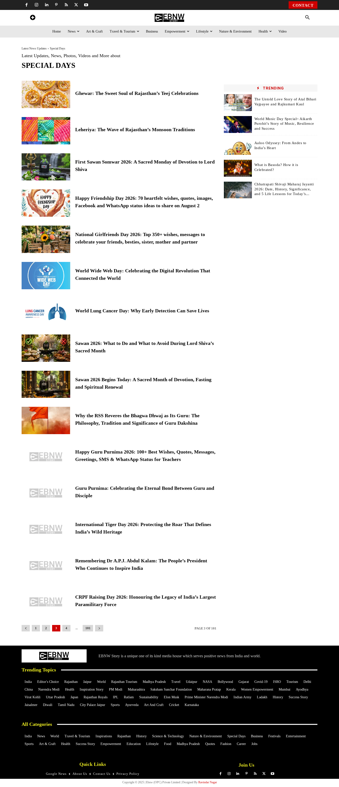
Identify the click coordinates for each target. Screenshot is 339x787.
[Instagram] (36, 5)
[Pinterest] (56, 5)
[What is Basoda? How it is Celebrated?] (238, 168)
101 (87, 628)
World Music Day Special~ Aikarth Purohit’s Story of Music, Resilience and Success (284, 123)
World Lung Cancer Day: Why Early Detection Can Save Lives (142, 310)
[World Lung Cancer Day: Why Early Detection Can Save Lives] (46, 312)
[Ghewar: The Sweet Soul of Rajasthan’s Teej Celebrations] (46, 94)
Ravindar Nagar (207, 782)
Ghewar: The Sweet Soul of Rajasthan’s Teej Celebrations (137, 93)
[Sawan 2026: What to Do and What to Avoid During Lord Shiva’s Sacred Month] (46, 348)
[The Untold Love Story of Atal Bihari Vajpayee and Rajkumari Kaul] (238, 102)
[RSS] (66, 5)
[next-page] (99, 628)
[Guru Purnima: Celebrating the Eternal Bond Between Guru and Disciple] (46, 493)
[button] (307, 18)
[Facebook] (27, 5)
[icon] (32, 18)
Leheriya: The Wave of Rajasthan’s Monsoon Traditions (135, 129)
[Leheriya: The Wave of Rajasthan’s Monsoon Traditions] (46, 130)
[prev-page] (26, 628)
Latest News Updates (34, 48)
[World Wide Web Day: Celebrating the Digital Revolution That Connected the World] (46, 275)
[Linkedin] (46, 5)
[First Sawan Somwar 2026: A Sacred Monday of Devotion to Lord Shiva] (46, 167)
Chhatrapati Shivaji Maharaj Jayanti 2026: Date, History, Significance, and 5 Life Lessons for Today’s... (284, 189)
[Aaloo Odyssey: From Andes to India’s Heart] (238, 146)
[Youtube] (86, 5)
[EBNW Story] (169, 18)
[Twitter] (76, 5)
